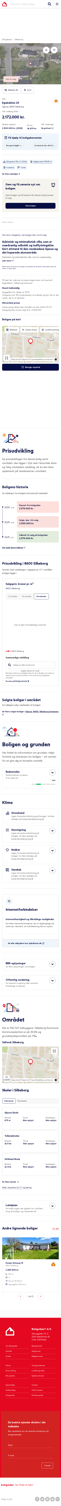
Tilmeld (47, 1465)
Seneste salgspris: (9, 124)
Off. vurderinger (47, 124)
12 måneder (12, 596)
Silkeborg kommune (48, 711)
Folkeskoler (9, 1101)
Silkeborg (18, 39)
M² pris (30, 125)
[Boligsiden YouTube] (57, 1499)
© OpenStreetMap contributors (41, 359)
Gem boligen (30, 206)
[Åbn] (52, 772)
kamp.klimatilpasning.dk (33, 819)
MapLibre (15, 359)
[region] (30, 344)
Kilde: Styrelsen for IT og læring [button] (16, 1187)
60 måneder (41, 596)
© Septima (24, 359)
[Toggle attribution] (55, 359)
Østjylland (7, 39)
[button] (56, 101)
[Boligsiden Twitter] (42, 1499)
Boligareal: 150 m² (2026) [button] (16, 161)
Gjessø (29, 711)
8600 (35, 711)
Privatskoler (22, 1101)
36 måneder (26, 596)
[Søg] (49, 4)
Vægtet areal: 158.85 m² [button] (42, 161)
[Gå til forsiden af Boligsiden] (4, 4)
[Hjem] (10, 1334)
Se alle (55, 1228)
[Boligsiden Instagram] (47, 1499)
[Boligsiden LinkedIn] (52, 1499)
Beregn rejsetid (32, 367)
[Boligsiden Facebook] (37, 1499)
